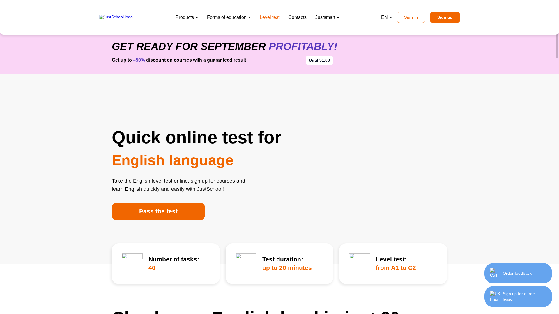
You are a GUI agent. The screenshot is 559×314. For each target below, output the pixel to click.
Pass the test (158, 211)
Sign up (445, 17)
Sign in (411, 17)
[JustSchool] (116, 17)
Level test (270, 17)
